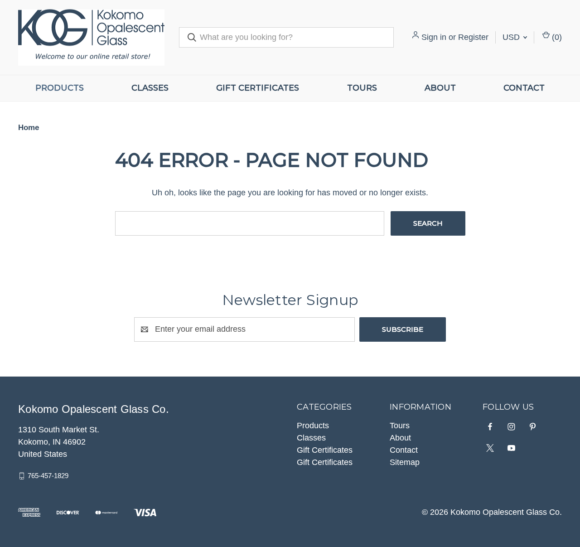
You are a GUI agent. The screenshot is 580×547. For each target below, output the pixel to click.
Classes (150, 88)
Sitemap (405, 462)
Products (59, 88)
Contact (524, 88)
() (556, 37)
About (440, 88)
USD (512, 37)
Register (473, 37)
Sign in (433, 37)
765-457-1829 (48, 475)
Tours (362, 88)
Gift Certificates (257, 88)
